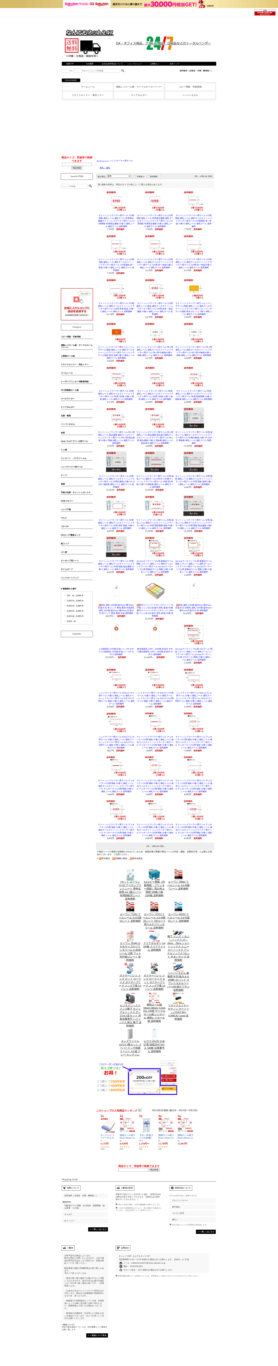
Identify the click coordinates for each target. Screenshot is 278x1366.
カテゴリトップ (102, 161)
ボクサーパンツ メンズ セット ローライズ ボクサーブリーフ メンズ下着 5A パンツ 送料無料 (130, 982)
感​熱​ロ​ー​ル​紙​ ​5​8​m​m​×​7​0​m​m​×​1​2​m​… (166, 1138)
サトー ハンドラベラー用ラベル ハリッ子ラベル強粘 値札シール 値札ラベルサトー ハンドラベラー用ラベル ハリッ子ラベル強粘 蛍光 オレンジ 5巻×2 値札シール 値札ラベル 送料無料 (193, 308)
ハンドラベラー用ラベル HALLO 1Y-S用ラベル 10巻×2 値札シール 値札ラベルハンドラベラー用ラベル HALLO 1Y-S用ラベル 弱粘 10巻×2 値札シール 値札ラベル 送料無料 (116, 698)
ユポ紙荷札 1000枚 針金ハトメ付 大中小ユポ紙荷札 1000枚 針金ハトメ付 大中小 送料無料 (116, 652)
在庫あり (141, 176)
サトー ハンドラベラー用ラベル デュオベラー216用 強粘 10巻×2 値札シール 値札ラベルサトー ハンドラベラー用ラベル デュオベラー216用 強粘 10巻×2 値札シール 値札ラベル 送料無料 (154, 742)
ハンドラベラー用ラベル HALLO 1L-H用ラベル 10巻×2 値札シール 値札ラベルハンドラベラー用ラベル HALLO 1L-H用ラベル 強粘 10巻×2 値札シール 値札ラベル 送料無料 (193, 698)
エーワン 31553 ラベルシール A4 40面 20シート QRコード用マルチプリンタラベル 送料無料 (154, 921)
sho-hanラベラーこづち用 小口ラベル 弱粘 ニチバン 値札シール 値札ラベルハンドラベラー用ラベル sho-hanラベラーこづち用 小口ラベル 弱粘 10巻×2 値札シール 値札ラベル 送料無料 (193, 654)
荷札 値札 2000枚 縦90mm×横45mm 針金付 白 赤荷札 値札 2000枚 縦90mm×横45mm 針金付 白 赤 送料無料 (194, 608)
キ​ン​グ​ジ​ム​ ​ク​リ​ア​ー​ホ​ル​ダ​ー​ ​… (107, 1138)
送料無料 (154, 176)
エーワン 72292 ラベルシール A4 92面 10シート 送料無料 (130, 917)
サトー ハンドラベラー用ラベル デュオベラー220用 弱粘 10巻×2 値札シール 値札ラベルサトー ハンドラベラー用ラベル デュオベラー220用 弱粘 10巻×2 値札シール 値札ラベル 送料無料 (154, 830)
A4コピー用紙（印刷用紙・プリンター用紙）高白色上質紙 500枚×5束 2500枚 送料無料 (154, 889)
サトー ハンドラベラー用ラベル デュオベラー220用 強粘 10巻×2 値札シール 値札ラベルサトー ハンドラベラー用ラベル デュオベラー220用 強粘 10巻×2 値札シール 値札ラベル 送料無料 (193, 786)
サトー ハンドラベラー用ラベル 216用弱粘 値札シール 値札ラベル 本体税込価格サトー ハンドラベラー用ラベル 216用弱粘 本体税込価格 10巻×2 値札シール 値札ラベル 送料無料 (116, 221)
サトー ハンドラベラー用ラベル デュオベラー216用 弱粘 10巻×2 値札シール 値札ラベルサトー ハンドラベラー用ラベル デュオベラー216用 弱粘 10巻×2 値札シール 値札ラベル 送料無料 (116, 786)
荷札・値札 (105, 168)
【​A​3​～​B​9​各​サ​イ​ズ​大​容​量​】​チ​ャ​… (146, 1138)
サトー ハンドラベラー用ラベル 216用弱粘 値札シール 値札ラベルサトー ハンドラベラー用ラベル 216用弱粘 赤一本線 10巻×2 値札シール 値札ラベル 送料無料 (193, 221)
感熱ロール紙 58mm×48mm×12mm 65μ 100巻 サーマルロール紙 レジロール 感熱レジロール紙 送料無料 (154, 1012)
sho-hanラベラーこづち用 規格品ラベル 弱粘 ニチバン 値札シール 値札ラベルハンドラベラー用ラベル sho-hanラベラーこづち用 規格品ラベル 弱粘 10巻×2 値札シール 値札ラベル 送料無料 (154, 566)
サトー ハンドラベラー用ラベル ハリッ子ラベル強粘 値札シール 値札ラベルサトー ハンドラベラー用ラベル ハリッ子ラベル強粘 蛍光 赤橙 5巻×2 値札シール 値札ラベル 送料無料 (116, 352)
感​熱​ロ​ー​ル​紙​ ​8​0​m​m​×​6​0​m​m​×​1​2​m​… (127, 1138)
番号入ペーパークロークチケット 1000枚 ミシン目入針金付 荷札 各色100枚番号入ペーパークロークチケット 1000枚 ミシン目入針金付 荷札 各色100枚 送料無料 (155, 610)
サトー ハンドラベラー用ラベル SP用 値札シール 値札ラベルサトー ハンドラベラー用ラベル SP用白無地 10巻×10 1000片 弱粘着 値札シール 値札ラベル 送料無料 (193, 437)
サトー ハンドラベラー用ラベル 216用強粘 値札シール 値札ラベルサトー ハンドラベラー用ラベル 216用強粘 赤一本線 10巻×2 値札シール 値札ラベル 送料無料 (116, 264)
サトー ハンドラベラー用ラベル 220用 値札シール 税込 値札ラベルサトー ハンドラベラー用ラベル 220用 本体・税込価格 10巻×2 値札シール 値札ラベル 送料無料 (154, 308)
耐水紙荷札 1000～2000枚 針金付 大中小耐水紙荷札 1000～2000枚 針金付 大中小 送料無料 (155, 652)
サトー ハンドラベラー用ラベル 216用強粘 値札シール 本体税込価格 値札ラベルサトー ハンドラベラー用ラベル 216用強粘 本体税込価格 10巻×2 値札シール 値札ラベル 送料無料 (154, 221)
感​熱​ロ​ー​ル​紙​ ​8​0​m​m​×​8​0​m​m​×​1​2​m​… (185, 1138)
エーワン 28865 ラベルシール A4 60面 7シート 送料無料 (178, 885)
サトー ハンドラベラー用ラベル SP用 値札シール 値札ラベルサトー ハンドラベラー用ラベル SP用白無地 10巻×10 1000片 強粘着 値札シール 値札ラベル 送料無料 (116, 481)
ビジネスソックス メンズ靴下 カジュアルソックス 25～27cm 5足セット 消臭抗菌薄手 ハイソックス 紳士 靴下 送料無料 (130, 1015)
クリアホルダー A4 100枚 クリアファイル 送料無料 (154, 946)
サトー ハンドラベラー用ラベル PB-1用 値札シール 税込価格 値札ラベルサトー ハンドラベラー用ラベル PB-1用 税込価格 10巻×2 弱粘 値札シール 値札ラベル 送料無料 (116, 437)
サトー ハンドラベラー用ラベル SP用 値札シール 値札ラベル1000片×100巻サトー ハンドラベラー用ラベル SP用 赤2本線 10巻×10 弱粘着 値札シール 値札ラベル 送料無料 (155, 481)
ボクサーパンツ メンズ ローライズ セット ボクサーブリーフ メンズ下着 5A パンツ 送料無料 (154, 982)
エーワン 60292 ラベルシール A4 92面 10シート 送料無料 (178, 917)
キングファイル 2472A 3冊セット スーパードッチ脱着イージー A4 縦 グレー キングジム (130, 1048)
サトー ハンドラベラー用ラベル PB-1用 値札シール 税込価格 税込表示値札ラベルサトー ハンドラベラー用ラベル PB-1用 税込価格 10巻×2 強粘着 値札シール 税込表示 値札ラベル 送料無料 (155, 437)
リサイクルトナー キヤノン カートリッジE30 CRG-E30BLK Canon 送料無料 (178, 1012)
